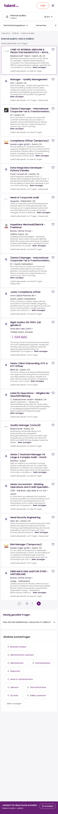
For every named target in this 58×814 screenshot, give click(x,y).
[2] (39, 603)
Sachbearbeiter (42, 663)
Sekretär (14, 687)
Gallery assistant (38, 695)
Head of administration (21, 679)
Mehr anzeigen (39, 67)
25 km (47, 16)
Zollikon (15, 33)
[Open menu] (53, 5)
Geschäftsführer (38, 687)
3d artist (14, 695)
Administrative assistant (22, 654)
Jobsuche (5, 33)
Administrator (17, 663)
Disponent (15, 671)
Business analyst (18, 646)
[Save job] (53, 49)
